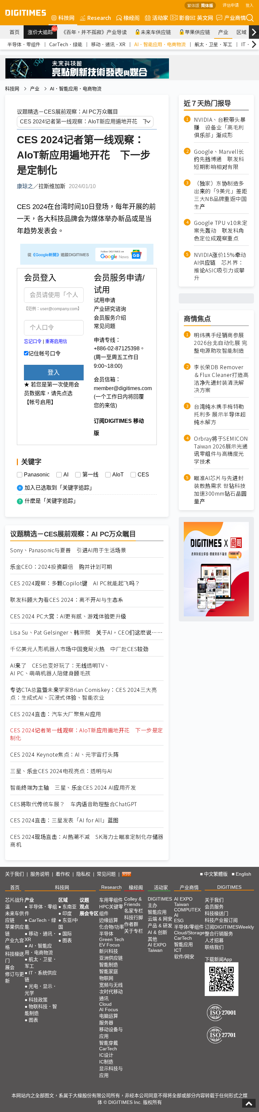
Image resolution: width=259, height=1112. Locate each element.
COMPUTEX (187, 909)
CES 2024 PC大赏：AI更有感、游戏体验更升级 (68, 616)
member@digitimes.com (123, 388)
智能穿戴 (108, 1043)
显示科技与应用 (111, 1072)
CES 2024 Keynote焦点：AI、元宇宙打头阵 (64, 754)
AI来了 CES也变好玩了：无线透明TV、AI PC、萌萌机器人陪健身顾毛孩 (60, 669)
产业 (223, 31)
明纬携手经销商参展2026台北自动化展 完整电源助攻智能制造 (220, 342)
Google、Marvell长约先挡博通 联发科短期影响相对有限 (219, 159)
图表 (33, 1020)
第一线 (90, 474)
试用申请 (104, 300)
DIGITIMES (229, 887)
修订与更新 (14, 977)
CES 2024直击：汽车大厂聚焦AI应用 (55, 714)
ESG (179, 920)
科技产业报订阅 (221, 920)
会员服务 (214, 906)
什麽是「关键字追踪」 (52, 501)
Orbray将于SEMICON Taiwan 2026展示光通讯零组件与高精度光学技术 (221, 450)
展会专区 (89, 913)
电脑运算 (108, 1016)
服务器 (106, 1022)
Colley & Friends (133, 901)
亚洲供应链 (111, 958)
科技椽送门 (14, 957)
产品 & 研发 (160, 925)
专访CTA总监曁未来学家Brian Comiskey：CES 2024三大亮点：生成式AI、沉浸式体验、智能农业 (83, 693)
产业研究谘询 (110, 309)
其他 (152, 939)
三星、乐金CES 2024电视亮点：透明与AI (61, 771)
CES (143, 474)
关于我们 (14, 874)
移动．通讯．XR (108, 44)
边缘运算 (108, 920)
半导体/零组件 (189, 927)
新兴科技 (108, 951)
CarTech (108, 1048)
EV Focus (109, 944)
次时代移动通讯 (111, 995)
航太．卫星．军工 (213, 44)
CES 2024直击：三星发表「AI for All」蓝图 (64, 820)
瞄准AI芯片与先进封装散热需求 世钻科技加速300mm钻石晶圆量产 (220, 489)
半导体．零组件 (23, 44)
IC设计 (106, 1055)
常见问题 (104, 326)
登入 (250, 5)
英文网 (205, 17)
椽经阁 (131, 17)
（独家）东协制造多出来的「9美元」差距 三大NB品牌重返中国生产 (221, 194)
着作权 (63, 874)
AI (65, 474)
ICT (178, 950)
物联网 (106, 978)
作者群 (131, 924)
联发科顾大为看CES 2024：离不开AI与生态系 (66, 600)
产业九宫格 (14, 944)
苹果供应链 (197, 31)
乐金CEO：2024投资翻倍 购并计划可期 (61, 566)
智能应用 (157, 912)
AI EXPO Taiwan (157, 947)
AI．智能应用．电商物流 (160, 44)
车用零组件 (111, 900)
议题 (84, 900)
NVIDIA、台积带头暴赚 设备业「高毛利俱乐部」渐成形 (220, 127)
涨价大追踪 (42, 31)
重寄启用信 (56, 341)
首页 (14, 31)
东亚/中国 (68, 923)
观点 (84, 906)
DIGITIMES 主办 (160, 902)
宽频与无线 (111, 985)
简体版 (207, 5)
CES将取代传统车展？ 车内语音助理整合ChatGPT (73, 804)
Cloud (105, 1004)
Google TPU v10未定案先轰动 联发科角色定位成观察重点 (221, 230)
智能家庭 (108, 971)
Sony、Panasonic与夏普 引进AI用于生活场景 (68, 550)
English (243, 874)
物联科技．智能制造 (41, 1010)
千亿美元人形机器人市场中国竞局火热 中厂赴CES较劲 (79, 649)
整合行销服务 (219, 933)
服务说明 (39, 874)
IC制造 (106, 1061)
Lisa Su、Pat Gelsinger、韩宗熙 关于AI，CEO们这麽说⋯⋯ (86, 632)
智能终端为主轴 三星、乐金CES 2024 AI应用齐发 (73, 787)
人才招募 (214, 940)
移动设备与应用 (111, 1033)
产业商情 (235, 17)
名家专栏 (133, 910)
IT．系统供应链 (41, 976)
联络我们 (214, 947)
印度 (67, 913)
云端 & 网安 (160, 918)
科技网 (66, 17)
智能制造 (108, 964)
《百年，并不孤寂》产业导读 (94, 31)
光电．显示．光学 (41, 990)
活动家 (160, 17)
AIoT (118, 474)
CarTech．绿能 (65, 44)
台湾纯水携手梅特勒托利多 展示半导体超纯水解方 (220, 414)
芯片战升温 (14, 903)
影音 (181, 17)
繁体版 (193, 5)
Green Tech (111, 939)
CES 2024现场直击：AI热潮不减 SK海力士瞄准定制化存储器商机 (87, 840)
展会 (10, 967)
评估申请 (231, 5)
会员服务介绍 (110, 318)
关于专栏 (133, 931)
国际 (67, 933)
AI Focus (108, 1009)
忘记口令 (32, 341)
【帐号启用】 (40, 402)
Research (99, 17)
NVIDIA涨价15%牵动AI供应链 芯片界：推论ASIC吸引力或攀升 (220, 266)
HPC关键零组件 (111, 910)
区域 (241, 31)
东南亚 (69, 906)
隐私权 (83, 874)
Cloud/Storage (189, 932)
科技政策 (38, 999)
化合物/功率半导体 (111, 930)
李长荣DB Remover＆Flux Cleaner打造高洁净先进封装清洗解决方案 (221, 378)
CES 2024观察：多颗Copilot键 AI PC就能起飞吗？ (75, 583)
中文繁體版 (216, 874)
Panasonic (37, 474)
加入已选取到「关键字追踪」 (60, 488)
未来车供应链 (156, 31)
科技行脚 (133, 917)
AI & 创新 (157, 932)
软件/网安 (184, 956)
